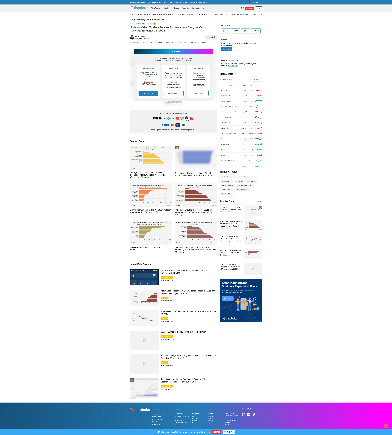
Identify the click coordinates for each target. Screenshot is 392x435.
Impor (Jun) (224, 155)
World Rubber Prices (228, 177)
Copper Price (243, 177)
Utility (227, 424)
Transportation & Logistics (230, 421)
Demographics (166, 277)
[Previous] (258, 14)
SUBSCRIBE (216, 432)
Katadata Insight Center (190, 2)
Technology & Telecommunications (232, 415)
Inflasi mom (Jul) (225, 95)
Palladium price (226, 194)
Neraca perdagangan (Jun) (229, 133)
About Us (185, 8)
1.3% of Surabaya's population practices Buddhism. (183, 332)
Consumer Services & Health (155, 19)
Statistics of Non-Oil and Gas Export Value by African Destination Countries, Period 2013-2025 (184, 380)
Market (164, 298)
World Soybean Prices (244, 185)
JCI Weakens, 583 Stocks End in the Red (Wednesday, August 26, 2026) (188, 312)
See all (258, 201)
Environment (195, 418)
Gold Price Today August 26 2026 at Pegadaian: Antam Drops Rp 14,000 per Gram (231, 238)
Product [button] (167, 8)
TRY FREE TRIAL (229, 432)
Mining (210, 416)
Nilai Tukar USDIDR (226, 122)
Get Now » (148, 93)
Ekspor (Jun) (224, 150)
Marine (194, 423)
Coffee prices (226, 189)
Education (178, 425)
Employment (195, 413)
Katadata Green (168, 2)
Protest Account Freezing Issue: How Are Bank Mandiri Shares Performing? (231, 209)
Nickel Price (251, 181)
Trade (227, 418)
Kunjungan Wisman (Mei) (228, 160)
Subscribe (249, 8)
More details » (173, 93)
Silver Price (239, 181)
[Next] (261, 14)
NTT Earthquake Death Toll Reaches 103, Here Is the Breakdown (230, 252)
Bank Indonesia (226, 181)
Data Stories (140, 19)
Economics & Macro (181, 422)
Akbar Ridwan (140, 36)
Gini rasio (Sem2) (226, 117)
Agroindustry (179, 413)
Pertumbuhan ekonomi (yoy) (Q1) (230, 106)
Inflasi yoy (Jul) (225, 90)
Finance (194, 420)
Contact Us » (233, 66)
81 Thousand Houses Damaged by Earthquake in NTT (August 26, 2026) (230, 267)
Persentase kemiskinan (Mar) (229, 112)
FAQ (204, 8)
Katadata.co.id (156, 2)
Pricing (176, 8)
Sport (210, 423)
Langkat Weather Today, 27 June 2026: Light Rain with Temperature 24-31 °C (185, 271)
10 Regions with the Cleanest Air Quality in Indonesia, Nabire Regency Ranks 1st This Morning (231, 224)
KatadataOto (203, 2)
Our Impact (195, 8)
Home (132, 19)
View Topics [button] (155, 8)
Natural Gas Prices (227, 185)
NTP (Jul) (223, 166)
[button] (254, 2)
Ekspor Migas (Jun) (226, 139)
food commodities (241, 189)
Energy (194, 416)
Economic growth (226, 101)
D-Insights (177, 2)
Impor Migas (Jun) (226, 144)
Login (259, 8)
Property (211, 420)
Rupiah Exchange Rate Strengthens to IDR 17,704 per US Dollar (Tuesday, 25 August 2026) (189, 356)
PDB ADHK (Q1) (225, 128)
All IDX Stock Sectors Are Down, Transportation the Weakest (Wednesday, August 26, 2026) (188, 292)
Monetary (211, 418)
